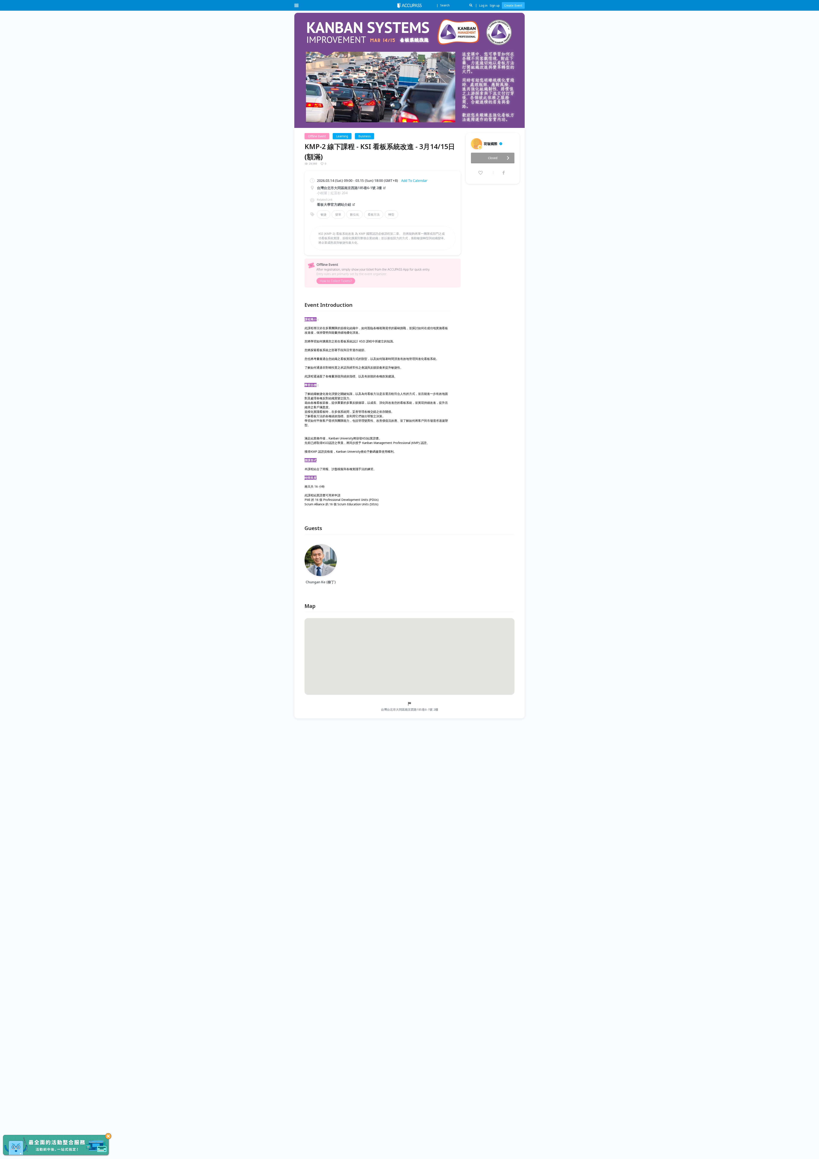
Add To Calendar (414, 180)
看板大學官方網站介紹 (334, 204)
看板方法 (374, 214)
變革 (338, 214)
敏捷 (324, 214)
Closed (492, 158)
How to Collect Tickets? (336, 281)
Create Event (513, 5)
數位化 (354, 214)
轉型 (391, 214)
